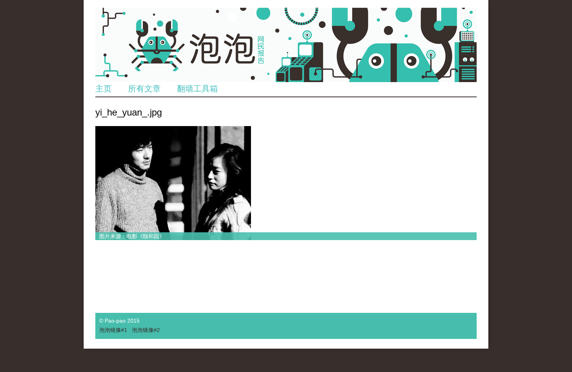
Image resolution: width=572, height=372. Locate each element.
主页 (103, 88)
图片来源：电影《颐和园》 (132, 236)
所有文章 (144, 88)
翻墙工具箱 (197, 88)
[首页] (286, 45)
